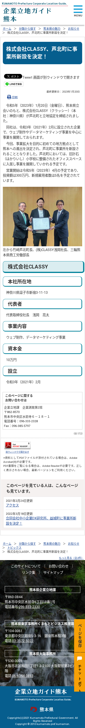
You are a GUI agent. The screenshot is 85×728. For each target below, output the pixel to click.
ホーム (7, 28)
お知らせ (73, 28)
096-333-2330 (29, 607)
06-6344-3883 (22, 676)
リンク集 (28, 573)
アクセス (12, 505)
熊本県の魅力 (51, 28)
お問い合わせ (58, 566)
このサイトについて (26, 566)
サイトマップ (53, 573)
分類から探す (27, 28)
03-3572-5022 (22, 641)
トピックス (14, 547)
